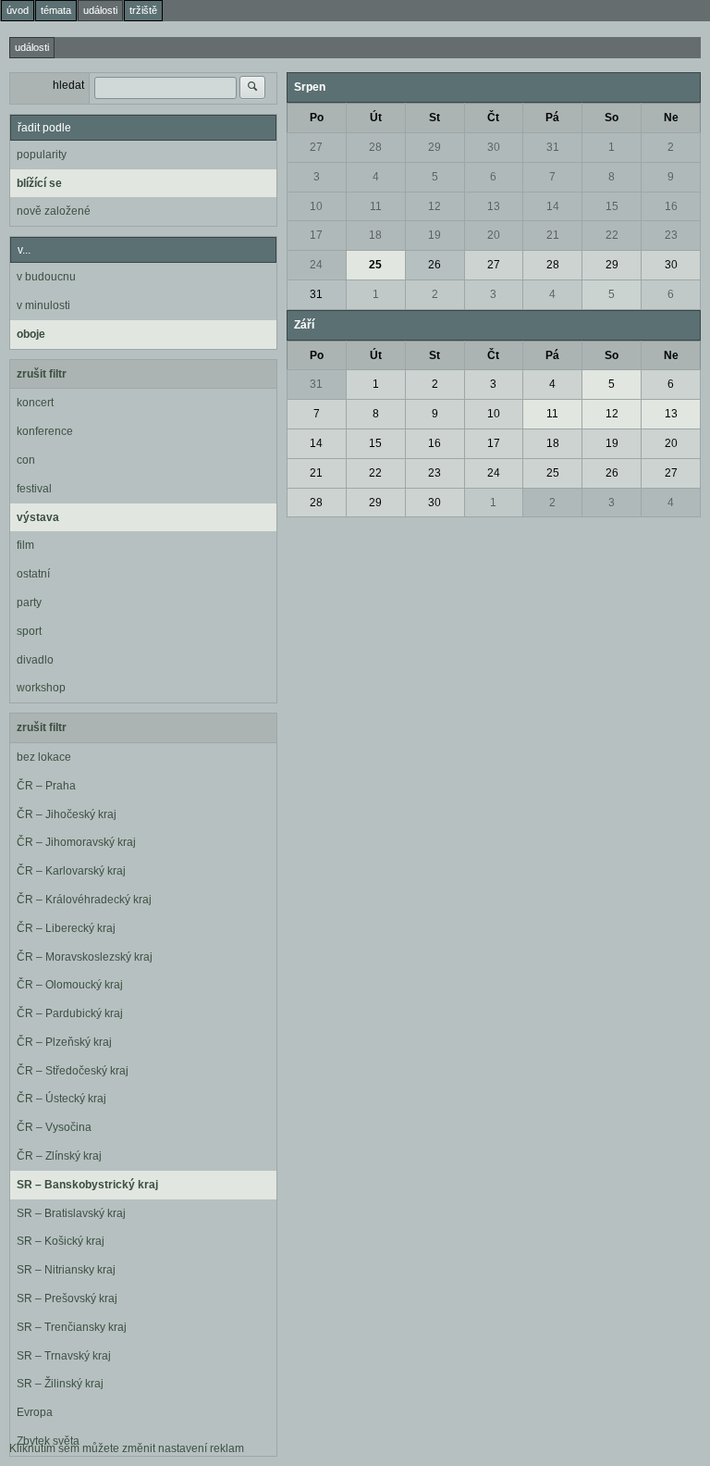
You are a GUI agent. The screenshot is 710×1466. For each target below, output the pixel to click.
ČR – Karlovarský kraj (71, 870)
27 (316, 147)
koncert (35, 402)
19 (434, 235)
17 (316, 235)
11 (376, 206)
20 (493, 235)
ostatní (33, 573)
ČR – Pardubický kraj (70, 1013)
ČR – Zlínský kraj (59, 1155)
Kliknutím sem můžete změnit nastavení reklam (126, 1448)
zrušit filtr (42, 373)
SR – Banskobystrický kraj (87, 1184)
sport (29, 631)
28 (375, 147)
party (29, 602)
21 (552, 235)
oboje (31, 334)
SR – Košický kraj (60, 1241)
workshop (41, 687)
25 (375, 264)
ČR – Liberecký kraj (66, 928)
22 (612, 235)
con (26, 459)
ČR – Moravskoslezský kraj (85, 956)
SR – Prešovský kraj (67, 1298)
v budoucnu (46, 276)
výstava (38, 517)
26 (434, 264)
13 (493, 206)
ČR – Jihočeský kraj (66, 814)
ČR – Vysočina (54, 1127)
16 (671, 206)
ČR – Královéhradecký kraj (84, 899)
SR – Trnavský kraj (64, 1355)
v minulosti (43, 305)
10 (316, 206)
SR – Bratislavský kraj (71, 1213)
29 (434, 147)
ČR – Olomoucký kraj (70, 984)
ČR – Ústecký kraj (61, 1098)
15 (612, 206)
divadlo (35, 659)
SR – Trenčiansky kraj (72, 1327)
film (25, 545)
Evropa (35, 1412)
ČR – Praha (46, 785)
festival (34, 488)
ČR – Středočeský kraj (73, 1070)
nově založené (54, 211)
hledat (68, 85)
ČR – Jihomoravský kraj (76, 842)
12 (434, 206)
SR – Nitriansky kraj (66, 1269)
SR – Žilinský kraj (60, 1383)
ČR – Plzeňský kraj (64, 1042)
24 (316, 264)
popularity (42, 154)
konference (45, 431)
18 (375, 235)
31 (552, 147)
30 (493, 147)
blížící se (39, 183)
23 (671, 235)
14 (552, 206)
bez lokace (44, 757)
